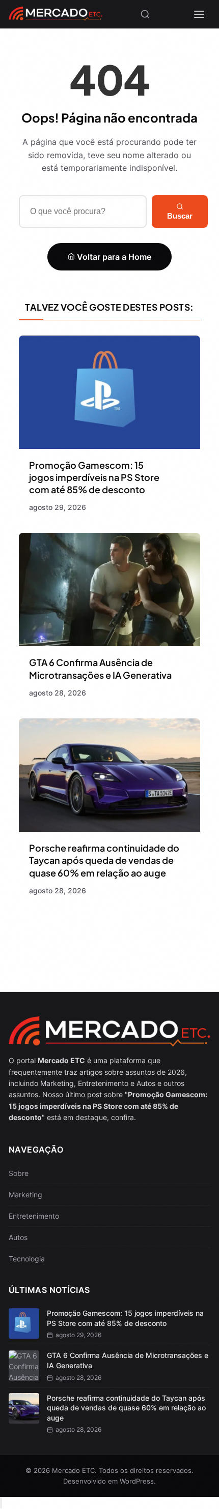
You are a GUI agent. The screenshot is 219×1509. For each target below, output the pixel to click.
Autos (18, 1237)
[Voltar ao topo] (1, 1503)
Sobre (19, 1173)
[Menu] (199, 14)
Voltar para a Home (113, 257)
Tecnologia (27, 1258)
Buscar (180, 216)
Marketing (25, 1194)
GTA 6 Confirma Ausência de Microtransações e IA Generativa (100, 668)
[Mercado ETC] (55, 17)
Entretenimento (34, 1216)
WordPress (137, 1481)
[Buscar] (145, 14)
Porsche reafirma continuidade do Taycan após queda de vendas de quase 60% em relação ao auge (104, 860)
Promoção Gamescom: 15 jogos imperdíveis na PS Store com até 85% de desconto (94, 477)
